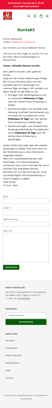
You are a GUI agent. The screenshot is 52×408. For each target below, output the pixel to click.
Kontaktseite (23, 298)
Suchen (10, 378)
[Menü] (47, 16)
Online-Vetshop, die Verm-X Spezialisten (28, 395)
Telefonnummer (10, 219)
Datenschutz (12, 363)
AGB (8, 370)
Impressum (12, 348)
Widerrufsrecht (14, 355)
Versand (10, 340)
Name (5, 196)
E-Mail (7, 208)
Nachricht (7, 231)
